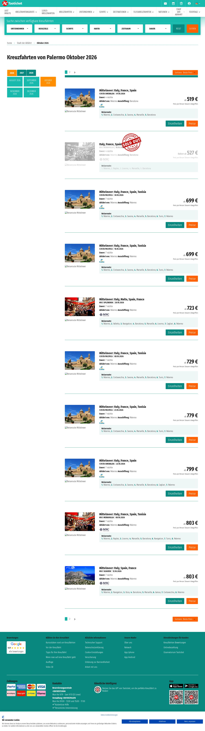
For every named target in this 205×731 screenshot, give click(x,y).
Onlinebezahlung (171, 647)
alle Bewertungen (16, 651)
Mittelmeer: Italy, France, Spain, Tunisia (122, 192)
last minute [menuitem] (7, 12)
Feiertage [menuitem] (193, 12)
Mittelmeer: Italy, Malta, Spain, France (121, 299)
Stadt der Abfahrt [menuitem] (178, 12)
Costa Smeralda (106, 93)
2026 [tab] (12, 73)
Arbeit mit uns (91, 667)
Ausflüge (49, 662)
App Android (129, 657)
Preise (192, 123)
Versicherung (90, 657)
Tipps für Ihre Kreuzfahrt (56, 652)
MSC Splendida (106, 302)
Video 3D (49, 667)
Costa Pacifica (106, 195)
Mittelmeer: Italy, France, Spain (117, 90)
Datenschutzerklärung (94, 647)
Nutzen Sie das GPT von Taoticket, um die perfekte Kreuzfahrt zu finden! (129, 689)
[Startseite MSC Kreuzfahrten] (104, 313)
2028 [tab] (31, 72)
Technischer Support (93, 642)
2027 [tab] (22, 72)
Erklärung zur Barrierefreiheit (97, 662)
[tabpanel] (31, 88)
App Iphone (129, 652)
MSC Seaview (105, 571)
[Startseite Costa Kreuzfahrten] (101, 105)
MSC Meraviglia (106, 517)
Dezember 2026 (31, 92)
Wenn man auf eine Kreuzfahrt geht (61, 657)
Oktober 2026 (48, 81)
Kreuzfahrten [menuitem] (65, 12)
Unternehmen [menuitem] (85, 12)
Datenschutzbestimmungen (109, 715)
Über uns (128, 642)
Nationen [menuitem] (163, 12)
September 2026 (31, 81)
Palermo (113, 101)
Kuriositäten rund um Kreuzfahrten (60, 642)
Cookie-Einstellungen (94, 652)
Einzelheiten (175, 123)
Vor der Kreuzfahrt (53, 647)
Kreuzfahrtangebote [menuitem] (24, 12)
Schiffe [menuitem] (102, 12)
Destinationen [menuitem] (119, 12)
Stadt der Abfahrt (24, 43)
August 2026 (14, 80)
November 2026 (14, 92)
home (9, 43)
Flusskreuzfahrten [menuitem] (142, 12)
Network (127, 647)
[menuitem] (165, 3)
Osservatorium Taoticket (174, 652)
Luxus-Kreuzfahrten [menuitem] (48, 12)
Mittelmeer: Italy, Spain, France (117, 568)
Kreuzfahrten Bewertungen (175, 642)
